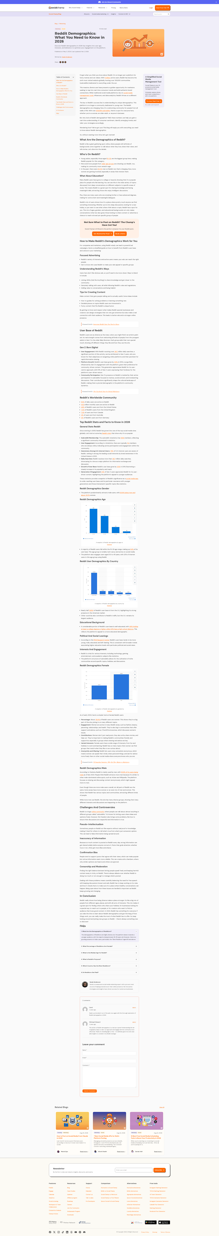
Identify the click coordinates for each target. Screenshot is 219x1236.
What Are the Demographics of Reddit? (64, 81)
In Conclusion (60, 110)
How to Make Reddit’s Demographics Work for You (64, 90)
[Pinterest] (80, 1232)
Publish (51, 1188)
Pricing (113, 8)
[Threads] (71, 1232)
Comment (86, 1065)
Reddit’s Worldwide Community (61, 98)
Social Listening (53, 1201)
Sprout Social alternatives (134, 1198)
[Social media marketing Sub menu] (108, 14)
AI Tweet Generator (156, 1194)
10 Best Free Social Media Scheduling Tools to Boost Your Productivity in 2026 (146, 1137)
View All (161, 1107)
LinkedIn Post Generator (157, 1204)
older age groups (108, 164)
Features (89, 7)
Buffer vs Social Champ (108, 1191)
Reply (134, 1007)
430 (83, 405)
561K (122, 438)
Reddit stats (106, 433)
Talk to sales (89, 1198)
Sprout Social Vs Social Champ (110, 1201)
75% (111, 451)
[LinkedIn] (65, 62)
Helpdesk (88, 1191)
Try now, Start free (152, 101)
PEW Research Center (101, 640)
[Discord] (84, 1232)
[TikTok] (63, 1232)
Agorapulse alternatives (134, 1194)
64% (132, 549)
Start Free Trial (161, 8)
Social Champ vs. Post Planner (110, 1198)
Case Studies (71, 1191)
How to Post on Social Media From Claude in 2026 (72, 1137)
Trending (59, 1132)
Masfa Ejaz (64, 1151)
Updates (69, 1194)
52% (82, 402)
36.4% (98, 720)
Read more (83, 1151)
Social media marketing (99, 14)
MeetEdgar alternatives (134, 1215)
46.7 (116, 352)
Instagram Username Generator (159, 1201)
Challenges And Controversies (64, 107)
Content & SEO (123, 14)
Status (88, 1188)
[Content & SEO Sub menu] (129, 14)
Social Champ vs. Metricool (109, 1194)
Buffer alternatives (132, 1191)
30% (116, 362)
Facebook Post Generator (157, 1211)
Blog (56, 24)
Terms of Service (165, 1232)
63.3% (100, 169)
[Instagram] (58, 1232)
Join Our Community (73, 1208)
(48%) (91, 610)
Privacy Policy (145, 1232)
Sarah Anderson (67, 57)
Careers (69, 1204)
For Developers (90, 1201)
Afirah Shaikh (102, 1151)
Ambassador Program (73, 1211)
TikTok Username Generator (158, 1198)
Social (63, 29)
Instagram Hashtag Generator (158, 1188)
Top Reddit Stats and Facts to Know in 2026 (64, 103)
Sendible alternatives (133, 1208)
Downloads (70, 1215)
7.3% (82, 412)
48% (82, 407)
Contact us (89, 1194)
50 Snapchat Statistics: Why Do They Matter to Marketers (111, 762)
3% (82, 418)
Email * (84, 1058)
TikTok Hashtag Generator (157, 1191)
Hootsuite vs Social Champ (109, 1188)
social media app (132, 479)
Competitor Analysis (55, 1210)
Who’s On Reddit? (61, 85)
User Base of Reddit (61, 94)
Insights (113, 14)
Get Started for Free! (102, 234)
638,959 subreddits (103, 111)
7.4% (82, 410)
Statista (109, 544)
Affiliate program (72, 1198)
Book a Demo (124, 8)
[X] (63, 62)
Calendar (51, 1194)
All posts (86, 14)
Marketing (62, 24)
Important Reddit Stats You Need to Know (106, 324)
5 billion (108, 78)
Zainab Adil (138, 1151)
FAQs (57, 113)
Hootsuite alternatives (133, 1188)
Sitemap (154, 1232)
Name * (84, 1050)
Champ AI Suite (53, 1214)
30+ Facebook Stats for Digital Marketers (106, 391)
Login (151, 8)
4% (82, 415)
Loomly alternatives (133, 1211)
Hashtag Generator (155, 1208)
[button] (65, 77)
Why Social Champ (74, 7)
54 (128, 443)
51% (102, 472)
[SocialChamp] (56, 8)
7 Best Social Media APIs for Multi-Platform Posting (107, 1137)
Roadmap (70, 1201)
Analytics (51, 1198)
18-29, (109, 159)
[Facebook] (60, 62)
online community (98, 812)
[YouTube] (76, 1232)
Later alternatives (132, 1201)
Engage (51, 1191)
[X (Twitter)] (54, 1232)
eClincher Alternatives (133, 1204)
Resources (102, 7)
